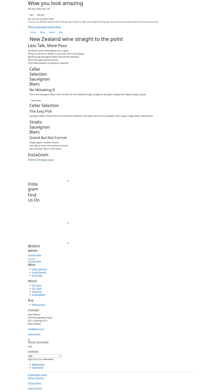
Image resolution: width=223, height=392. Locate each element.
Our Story (37, 285)
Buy (61, 32)
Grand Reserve (39, 272)
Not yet (40, 14)
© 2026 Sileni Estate (37, 374)
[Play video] (68, 180)
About (52, 32)
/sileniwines (37, 367)
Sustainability (38, 294)
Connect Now (34, 255)
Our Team (37, 288)
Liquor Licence (35, 388)
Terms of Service (36, 378)
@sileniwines (38, 364)
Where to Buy (38, 304)
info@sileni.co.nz (36, 329)
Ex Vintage (37, 275)
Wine (42, 32)
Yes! (31, 14)
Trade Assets (34, 334)
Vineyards (37, 291)
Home (33, 32)
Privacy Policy (34, 383)
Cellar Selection (39, 269)
